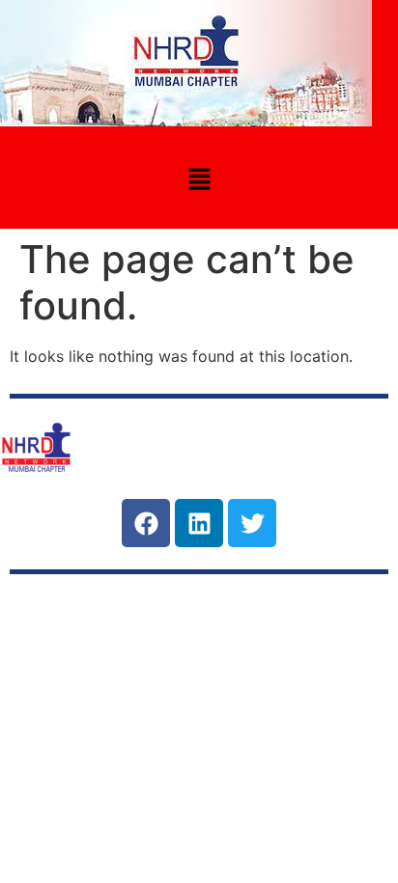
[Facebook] (146, 523)
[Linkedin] (199, 523)
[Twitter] (252, 523)
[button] (199, 180)
